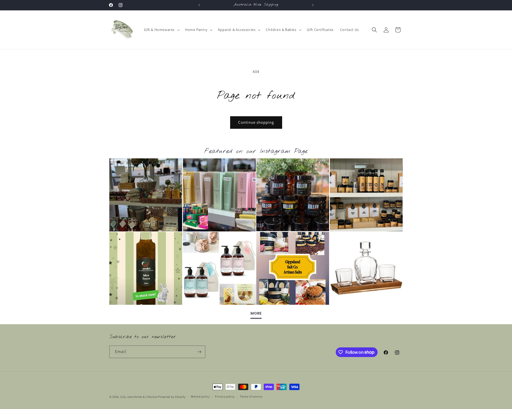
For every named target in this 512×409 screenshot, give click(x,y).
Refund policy (200, 396)
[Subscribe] (199, 352)
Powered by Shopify (172, 397)
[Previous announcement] (199, 5)
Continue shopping (256, 122)
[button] (161, 29)
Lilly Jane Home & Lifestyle (139, 397)
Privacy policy (225, 396)
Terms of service (251, 396)
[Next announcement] (313, 5)
